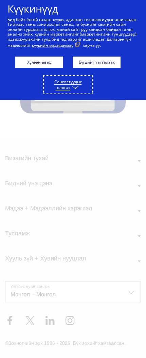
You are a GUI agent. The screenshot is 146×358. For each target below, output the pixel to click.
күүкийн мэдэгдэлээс (52, 45)
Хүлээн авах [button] (39, 62)
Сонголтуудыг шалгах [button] (68, 84)
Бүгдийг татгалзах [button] (97, 62)
